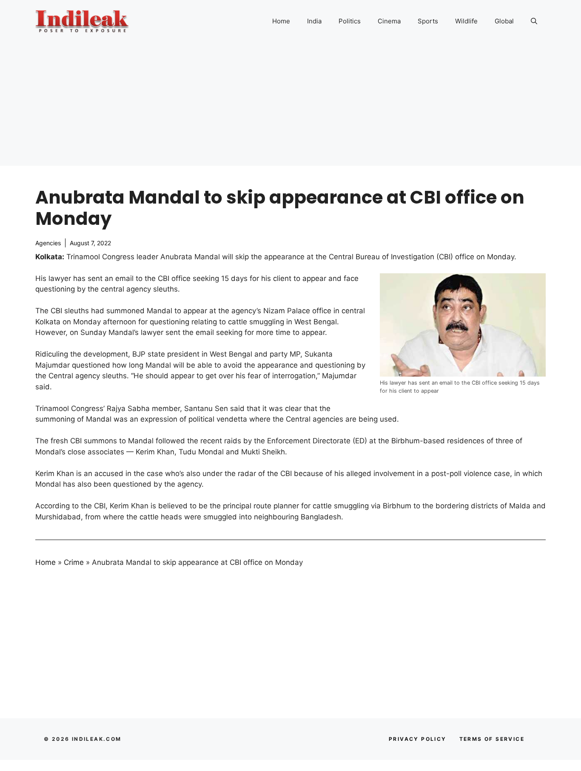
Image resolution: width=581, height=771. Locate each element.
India (314, 21)
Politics (350, 21)
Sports (428, 21)
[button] (534, 21)
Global (504, 21)
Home (281, 21)
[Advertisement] (290, 106)
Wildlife (466, 21)
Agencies (48, 243)
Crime (74, 562)
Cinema (389, 21)
